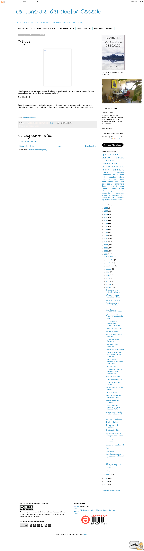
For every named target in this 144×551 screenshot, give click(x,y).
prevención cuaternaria (113, 193)
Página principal (23, 28)
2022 (106, 220)
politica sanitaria (113, 172)
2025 (106, 211)
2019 (106, 229)
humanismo (118, 169)
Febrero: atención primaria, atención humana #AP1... (113, 407)
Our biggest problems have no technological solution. (114, 435)
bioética (105, 188)
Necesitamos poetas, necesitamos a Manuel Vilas (115, 456)
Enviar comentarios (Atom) (37, 150)
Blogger (85, 534)
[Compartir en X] (66, 123)
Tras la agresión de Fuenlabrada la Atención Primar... (113, 305)
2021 (106, 223)
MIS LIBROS (109, 28)
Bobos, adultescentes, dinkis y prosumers (114, 396)
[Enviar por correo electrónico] (62, 123)
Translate (118, 139)
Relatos (121, 177)
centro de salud (116, 186)
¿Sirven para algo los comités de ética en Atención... (113, 354)
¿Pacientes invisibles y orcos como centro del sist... (114, 317)
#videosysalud (118, 188)
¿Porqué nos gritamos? (114, 379)
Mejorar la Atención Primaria (112, 401)
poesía (117, 181)
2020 (106, 226)
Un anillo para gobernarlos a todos (114, 311)
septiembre (110, 266)
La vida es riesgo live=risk (115, 445)
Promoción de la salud (113, 175)
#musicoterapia (115, 199)
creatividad (106, 179)
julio (107, 272)
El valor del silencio (112, 422)
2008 (106, 485)
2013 (106, 248)
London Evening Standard (29, 117)
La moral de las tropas (114, 419)
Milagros (109, 471)
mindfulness (106, 195)
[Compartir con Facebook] (68, 123)
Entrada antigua (90, 146)
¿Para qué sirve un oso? (114, 328)
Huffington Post (118, 195)
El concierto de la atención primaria (113, 291)
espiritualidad (106, 199)
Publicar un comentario (29, 141)
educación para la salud (113, 191)
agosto (108, 269)
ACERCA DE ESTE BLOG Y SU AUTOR (43, 28)
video (104, 181)
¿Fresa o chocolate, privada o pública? (113, 296)
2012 (106, 251)
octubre (109, 263)
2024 (106, 214)
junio (108, 275)
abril (108, 281)
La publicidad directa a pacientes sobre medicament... (114, 371)
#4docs (110, 181)
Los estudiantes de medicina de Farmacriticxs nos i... (114, 323)
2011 (106, 254)
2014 (106, 245)
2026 (106, 208)
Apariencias (110, 451)
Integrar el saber (112, 332)
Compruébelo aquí (109, 510)
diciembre (110, 257)
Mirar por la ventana (113, 376)
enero (108, 475)
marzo (108, 284)
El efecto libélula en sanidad (113, 383)
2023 (106, 217)
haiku (120, 199)
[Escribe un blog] (64, 123)
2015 (106, 242)
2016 (106, 239)
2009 (106, 481)
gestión (106, 166)
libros (104, 186)
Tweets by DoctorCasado (111, 490)
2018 (106, 233)
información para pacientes (113, 197)
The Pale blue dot (112, 366)
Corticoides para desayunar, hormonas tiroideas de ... (114, 361)
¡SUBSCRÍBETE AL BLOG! (66, 28)
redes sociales (109, 177)
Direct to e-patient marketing (112, 345)
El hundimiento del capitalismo (112, 426)
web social (119, 179)
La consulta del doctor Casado (58, 12)
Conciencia (29, 126)
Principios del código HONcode (91, 510)
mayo (108, 278)
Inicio (59, 146)
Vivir (107, 448)
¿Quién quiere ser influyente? (112, 340)
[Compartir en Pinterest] (71, 123)
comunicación (109, 163)
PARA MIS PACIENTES (84, 28)
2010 (106, 478)
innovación (119, 184)
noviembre (110, 260)
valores (36, 126)
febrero (109, 287)
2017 (106, 236)
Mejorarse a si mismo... (114, 461)
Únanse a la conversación (115, 349)
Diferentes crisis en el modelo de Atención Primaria (114, 466)
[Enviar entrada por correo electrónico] (58, 123)
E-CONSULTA (98, 28)
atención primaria (113, 157)
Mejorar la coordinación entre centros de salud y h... (114, 414)
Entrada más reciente (26, 146)
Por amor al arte (111, 392)
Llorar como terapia (113, 300)
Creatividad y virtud (112, 430)
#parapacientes (110, 154)
